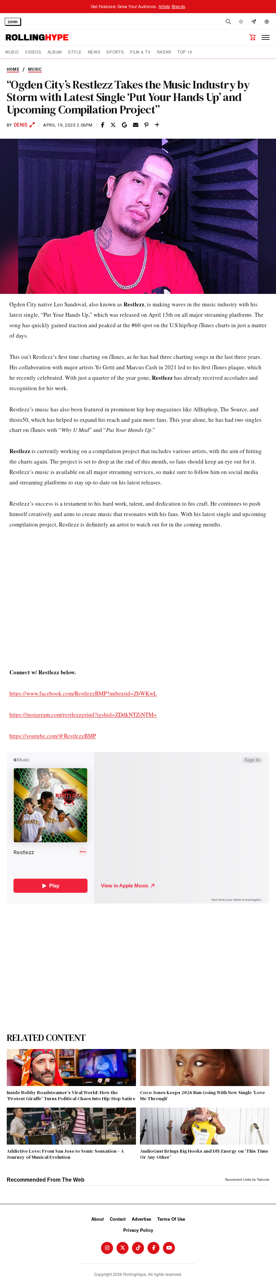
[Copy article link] (157, 125)
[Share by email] (135, 125)
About (97, 1219)
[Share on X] (113, 125)
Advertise (141, 1219)
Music (12, 52)
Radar (164, 52)
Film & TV (140, 52)
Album (54, 52)
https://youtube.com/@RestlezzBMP (52, 736)
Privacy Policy (138, 1230)
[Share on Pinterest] (146, 125)
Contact (118, 1219)
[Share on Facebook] (102, 125)
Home (13, 69)
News (94, 52)
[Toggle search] (228, 21)
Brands (178, 6)
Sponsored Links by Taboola (247, 1179)
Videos (33, 52)
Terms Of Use (171, 1219)
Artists (164, 6)
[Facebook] (153, 1248)
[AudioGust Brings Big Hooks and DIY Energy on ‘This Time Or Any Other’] (204, 1126)
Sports (115, 52)
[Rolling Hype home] (37, 37)
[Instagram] (107, 1248)
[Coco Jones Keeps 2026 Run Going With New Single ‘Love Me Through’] (204, 1067)
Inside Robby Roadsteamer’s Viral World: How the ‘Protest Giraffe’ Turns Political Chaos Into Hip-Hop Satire (71, 1095)
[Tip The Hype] (253, 21)
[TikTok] (138, 1248)
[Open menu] (266, 37)
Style (74, 52)
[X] (122, 1248)
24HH (13, 21)
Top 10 (184, 52)
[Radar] (241, 21)
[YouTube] (169, 1248)
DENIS (21, 125)
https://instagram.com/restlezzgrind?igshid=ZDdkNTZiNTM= (83, 714)
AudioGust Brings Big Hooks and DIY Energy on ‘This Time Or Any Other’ (204, 1154)
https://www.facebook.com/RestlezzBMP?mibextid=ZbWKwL (83, 693)
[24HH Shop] (252, 37)
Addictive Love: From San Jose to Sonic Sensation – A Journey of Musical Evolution (65, 1154)
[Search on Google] (124, 125)
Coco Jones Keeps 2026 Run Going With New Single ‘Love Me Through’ (202, 1095)
